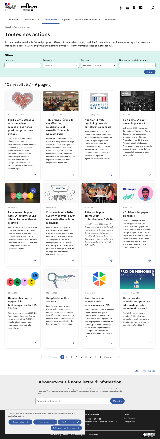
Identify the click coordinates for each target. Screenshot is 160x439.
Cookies (65, 434)
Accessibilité (92, 434)
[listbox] (61, 65)
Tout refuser (44, 422)
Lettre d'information (86, 19)
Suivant (108, 357)
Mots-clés (9, 60)
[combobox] (22, 65)
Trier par (85, 60)
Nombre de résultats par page (133, 60)
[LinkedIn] (127, 8)
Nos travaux (30, 19)
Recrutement (129, 418)
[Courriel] (140, 7)
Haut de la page (147, 370)
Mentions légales (78, 434)
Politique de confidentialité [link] (64, 428)
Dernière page (119, 357)
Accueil (8, 27)
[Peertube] (122, 8)
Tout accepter (68, 422)
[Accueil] (10, 8)
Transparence (129, 421)
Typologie (47, 60)
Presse (126, 414)
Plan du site (54, 434)
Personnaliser (19, 422)
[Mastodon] (134, 7)
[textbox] (22, 65)
